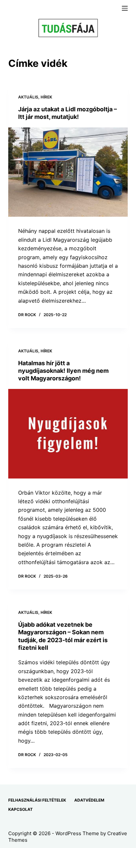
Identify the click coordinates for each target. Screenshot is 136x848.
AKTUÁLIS (28, 97)
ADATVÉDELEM (89, 800)
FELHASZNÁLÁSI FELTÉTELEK (37, 800)
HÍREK (46, 97)
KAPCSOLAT (20, 809)
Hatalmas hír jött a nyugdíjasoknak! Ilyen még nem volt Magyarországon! (63, 371)
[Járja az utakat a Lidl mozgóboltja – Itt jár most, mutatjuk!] (68, 172)
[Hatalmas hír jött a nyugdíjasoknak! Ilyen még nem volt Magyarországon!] (68, 434)
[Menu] (125, 8)
